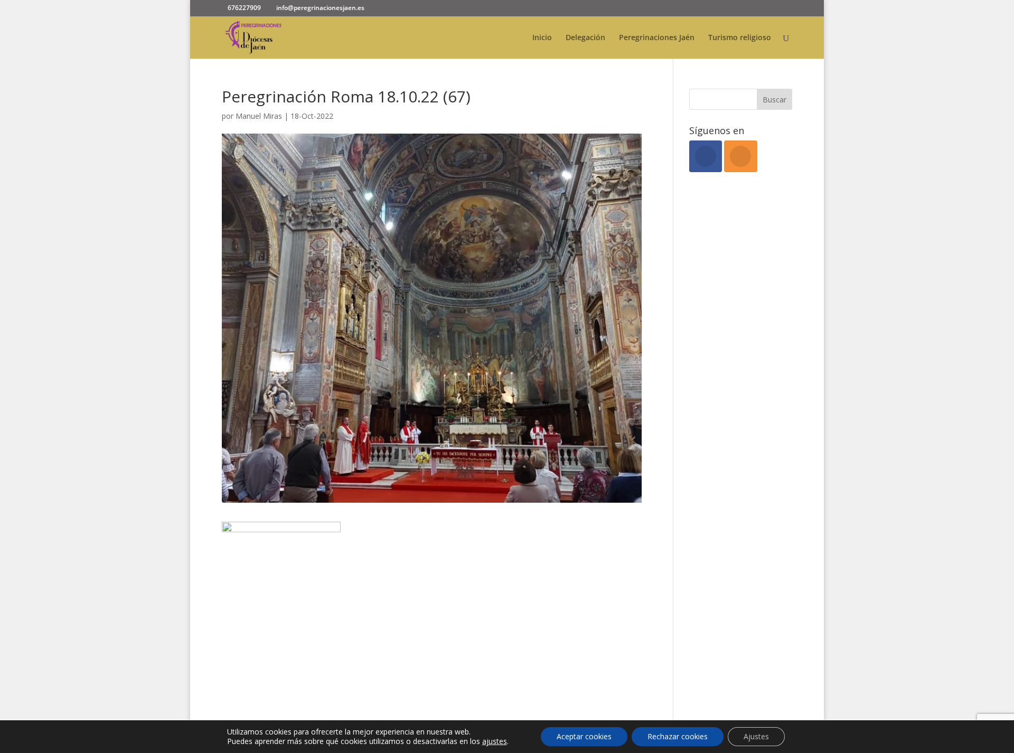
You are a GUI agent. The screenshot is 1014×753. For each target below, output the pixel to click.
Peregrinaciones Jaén (656, 38)
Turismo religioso (739, 38)
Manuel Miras (259, 116)
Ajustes (756, 736)
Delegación (585, 38)
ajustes (494, 741)
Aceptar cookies (584, 736)
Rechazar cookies (677, 736)
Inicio (542, 38)
